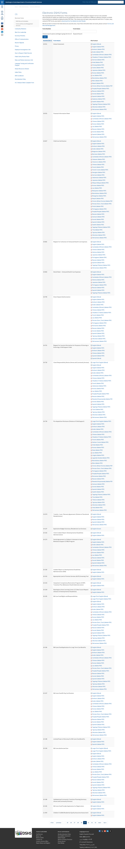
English (82, 834)
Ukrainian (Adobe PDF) (98, 107)
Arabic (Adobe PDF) (97, 52)
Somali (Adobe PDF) (98, 94)
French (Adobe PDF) (98, 167)
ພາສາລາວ (87, 847)
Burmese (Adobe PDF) (98, 154)
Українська (90, 842)
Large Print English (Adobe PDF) (101, 421)
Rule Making (61, 843)
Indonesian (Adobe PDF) (99, 177)
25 (67, 822)
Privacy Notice (61, 841)
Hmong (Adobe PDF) (98, 65)
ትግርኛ (92, 847)
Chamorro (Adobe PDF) (99, 162)
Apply (45, 37)
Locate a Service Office (42, 841)
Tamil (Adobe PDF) (97, 409)
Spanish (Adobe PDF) (98, 96)
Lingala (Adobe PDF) (98, 455)
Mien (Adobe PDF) (97, 80)
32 (92, 822)
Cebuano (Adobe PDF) (98, 159)
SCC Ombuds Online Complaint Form (24, 82)
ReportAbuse (2, 19)
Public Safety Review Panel (22, 56)
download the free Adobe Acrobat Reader (74, 21)
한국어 (88, 837)
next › (99, 822)
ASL (96, 847)
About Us (38, 836)
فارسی (92, 844)
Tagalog (82, 847)
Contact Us (39, 839)
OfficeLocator (2, 14)
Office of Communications (22, 39)
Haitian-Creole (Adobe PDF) (100, 442)
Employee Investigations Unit (23, 49)
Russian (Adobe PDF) (98, 91)
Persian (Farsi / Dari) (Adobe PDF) (101, 204)
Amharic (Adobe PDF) (98, 49)
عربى (81, 839)
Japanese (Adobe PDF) (98, 70)
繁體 (84, 837)
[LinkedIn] (107, 831)
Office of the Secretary (24, 6)
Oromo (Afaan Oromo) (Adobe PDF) (102, 86)
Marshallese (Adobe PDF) (99, 78)
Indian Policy (18, 72)
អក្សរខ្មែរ (85, 839)
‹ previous (58, 822)
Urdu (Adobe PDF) (97, 507)
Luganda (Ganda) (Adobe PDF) (101, 458)
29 (81, 822)
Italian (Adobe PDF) (98, 67)
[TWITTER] (2, 26)
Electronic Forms (19, 18)
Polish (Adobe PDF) (97, 206)
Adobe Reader (61, 837)
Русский (91, 834)
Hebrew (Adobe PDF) (98, 252)
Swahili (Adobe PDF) (98, 101)
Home (16, 6)
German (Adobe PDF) (98, 60)
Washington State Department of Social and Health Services (24, 2)
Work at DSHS (40, 837)
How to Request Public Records (23, 53)
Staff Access (39, 834)
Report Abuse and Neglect (43, 843)
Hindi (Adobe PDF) (97, 62)
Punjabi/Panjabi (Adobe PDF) (100, 88)
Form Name (76, 29)
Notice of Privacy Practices (65, 839)
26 (71, 822)
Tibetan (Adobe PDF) (98, 500)
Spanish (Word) (96, 358)
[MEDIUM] (2, 34)
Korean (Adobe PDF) (98, 73)
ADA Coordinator (19, 75)
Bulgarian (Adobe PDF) (98, 151)
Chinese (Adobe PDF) (98, 121)
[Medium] (110, 831)
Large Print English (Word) (100, 362)
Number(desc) (47, 40)
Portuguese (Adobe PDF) (99, 209)
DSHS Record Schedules (22, 21)
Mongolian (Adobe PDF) (99, 196)
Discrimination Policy (20, 79)
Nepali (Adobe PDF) (98, 83)
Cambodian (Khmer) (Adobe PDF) (102, 54)
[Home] (2, 2)
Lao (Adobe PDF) (97, 75)
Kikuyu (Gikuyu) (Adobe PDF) (100, 183)
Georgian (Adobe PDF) (98, 172)
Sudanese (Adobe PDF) (98, 99)
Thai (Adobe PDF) (97, 230)
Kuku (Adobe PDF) (97, 450)
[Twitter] (102, 831)
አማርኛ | (87, 844)
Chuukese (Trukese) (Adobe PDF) (101, 57)
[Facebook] (99, 831)
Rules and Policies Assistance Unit (24, 60)
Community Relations (20, 29)
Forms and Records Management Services (24, 24)
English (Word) (96, 44)
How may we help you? (89, 2)
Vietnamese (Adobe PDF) (99, 109)
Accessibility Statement (64, 836)
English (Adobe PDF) (98, 47)
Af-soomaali (83, 842)
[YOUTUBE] (2, 29)
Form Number (47, 29)
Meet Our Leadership (20, 32)
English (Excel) (96, 529)
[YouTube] (105, 831)
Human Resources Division (22, 69)
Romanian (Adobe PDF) (99, 325)
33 (95, 822)
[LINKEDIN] (2, 32)
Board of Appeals (19, 42)
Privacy (17, 46)
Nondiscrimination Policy (64, 834)
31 (88, 822)
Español (86, 834)
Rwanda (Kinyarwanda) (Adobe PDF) (102, 399)
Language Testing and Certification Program (24, 64)
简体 (81, 837)
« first (52, 822)
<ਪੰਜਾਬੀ (90, 839)
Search (122, 2)
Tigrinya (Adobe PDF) (98, 232)
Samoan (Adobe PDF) (98, 217)
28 (78, 822)
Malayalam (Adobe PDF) (99, 190)
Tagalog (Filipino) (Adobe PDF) (101, 104)
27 (74, 822)
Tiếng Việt (82, 844)
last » (105, 822)
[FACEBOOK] (2, 23)
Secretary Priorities (20, 36)
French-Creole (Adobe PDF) (100, 170)
